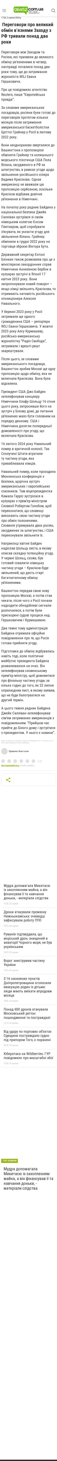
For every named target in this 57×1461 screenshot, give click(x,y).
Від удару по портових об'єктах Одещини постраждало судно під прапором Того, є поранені (28, 1035)
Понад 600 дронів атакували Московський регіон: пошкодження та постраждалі (27, 1013)
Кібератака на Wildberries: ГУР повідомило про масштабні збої (28, 1056)
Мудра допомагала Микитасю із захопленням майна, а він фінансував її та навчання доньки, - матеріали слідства (27, 892)
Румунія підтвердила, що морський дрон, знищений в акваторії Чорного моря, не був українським (28, 940)
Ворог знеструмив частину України (24, 963)
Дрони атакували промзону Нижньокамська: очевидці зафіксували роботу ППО (25, 916)
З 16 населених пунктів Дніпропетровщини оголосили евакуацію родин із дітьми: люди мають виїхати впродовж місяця (28, 987)
